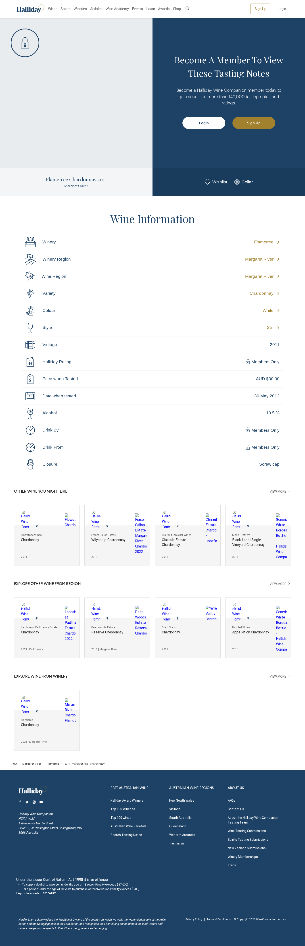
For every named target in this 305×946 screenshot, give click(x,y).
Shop (177, 9)
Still (270, 327)
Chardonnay (262, 293)
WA (15, 763)
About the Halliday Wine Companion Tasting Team (253, 820)
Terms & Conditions (219, 919)
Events (137, 9)
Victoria (174, 809)
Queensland (177, 826)
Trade (232, 865)
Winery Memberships (243, 857)
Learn (150, 9)
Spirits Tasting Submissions (248, 839)
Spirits (66, 9)
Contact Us (236, 809)
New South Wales (181, 800)
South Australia (180, 817)
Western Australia (182, 835)
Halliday (30, 8)
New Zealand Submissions (247, 848)
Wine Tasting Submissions (247, 831)
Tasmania (176, 843)
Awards (164, 9)
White (268, 310)
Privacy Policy (194, 919)
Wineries (80, 9)
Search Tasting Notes (126, 835)
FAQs (231, 800)
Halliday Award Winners (127, 800)
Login (282, 9)
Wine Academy (117, 9)
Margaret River (259, 259)
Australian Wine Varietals (128, 826)
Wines (52, 9)
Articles (96, 9)
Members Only (265, 362)
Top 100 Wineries (123, 809)
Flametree (264, 242)
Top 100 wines (121, 817)
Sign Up (260, 9)
